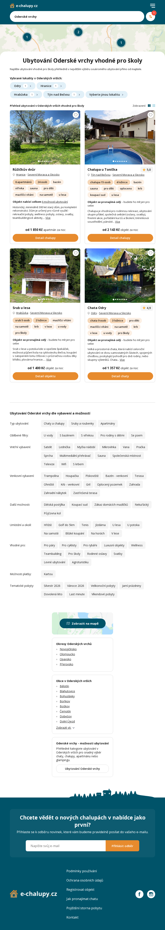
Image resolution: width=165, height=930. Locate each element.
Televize (49, 464)
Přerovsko (66, 664)
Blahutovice (67, 691)
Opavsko (65, 659)
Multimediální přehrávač (75, 456)
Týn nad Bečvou (61, 94)
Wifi (63, 464)
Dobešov (66, 716)
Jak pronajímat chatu (82, 899)
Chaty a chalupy (54, 423)
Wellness (137, 545)
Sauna (102, 456)
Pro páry (49, 545)
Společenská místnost (126, 456)
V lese (115, 533)
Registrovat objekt (80, 889)
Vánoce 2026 (75, 586)
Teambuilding (52, 554)
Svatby (118, 554)
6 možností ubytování (55, 202)
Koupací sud (80, 504)
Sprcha (48, 456)
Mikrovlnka (109, 447)
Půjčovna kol (52, 513)
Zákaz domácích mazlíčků (111, 504)
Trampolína (51, 476)
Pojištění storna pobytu (84, 908)
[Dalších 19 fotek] (45, 275)
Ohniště (49, 484)
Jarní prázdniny (131, 586)
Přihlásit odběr (122, 846)
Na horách (98, 533)
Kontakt (72, 917)
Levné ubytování (54, 562)
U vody (48, 435)
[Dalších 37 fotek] (45, 137)
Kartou (48, 574)
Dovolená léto (53, 594)
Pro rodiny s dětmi (112, 435)
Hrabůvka (23, 94)
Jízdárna (100, 525)
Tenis (85, 525)
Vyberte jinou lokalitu (104, 94)
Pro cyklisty (69, 545)
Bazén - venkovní (116, 476)
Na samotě (51, 533)
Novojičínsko (68, 649)
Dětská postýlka (54, 504)
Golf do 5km (67, 525)
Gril (88, 484)
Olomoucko (67, 654)
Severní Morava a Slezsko (44, 174)
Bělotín (64, 686)
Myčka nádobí (86, 447)
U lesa (116, 525)
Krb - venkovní (70, 484)
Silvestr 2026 (52, 586)
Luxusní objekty (114, 545)
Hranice (48, 86)
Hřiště (48, 525)
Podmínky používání (81, 871)
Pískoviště (92, 476)
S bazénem (67, 435)
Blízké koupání (74, 533)
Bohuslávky (67, 696)
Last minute (77, 594)
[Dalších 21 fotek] (120, 137)
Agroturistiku (80, 562)
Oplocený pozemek (109, 484)
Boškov (65, 706)
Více (48, 218)
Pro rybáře (90, 545)
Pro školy (74, 554)
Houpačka (72, 476)
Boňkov (65, 701)
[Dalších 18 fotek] (120, 275)
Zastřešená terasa (85, 493)
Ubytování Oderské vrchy (82, 769)
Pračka (140, 447)
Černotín (65, 711)
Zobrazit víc (63, 728)
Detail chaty (120, 376)
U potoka (133, 525)
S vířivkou (87, 435)
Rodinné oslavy (97, 554)
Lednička (64, 447)
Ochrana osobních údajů (84, 880)
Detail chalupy (45, 238)
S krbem (78, 464)
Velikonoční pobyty (103, 586)
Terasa (139, 476)
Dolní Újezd (67, 721)
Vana (126, 447)
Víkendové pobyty (103, 594)
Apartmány (108, 423)
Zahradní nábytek (55, 493)
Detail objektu (45, 376)
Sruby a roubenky (82, 423)
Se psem (136, 435)
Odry (20, 86)
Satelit (48, 447)
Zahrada (134, 484)
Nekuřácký (142, 504)
